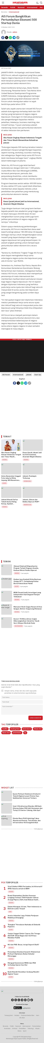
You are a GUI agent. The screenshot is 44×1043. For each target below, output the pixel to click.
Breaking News (15, 729)
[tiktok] (31, 1000)
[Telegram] (14, 37)
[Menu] (2, 2)
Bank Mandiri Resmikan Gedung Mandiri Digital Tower (23, 973)
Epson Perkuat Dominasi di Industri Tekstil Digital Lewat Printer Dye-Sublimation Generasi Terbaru (26, 796)
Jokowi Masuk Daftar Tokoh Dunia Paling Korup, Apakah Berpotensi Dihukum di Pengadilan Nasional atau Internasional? (11, 505)
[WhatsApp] (10, 37)
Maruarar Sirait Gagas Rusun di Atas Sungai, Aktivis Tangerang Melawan (28, 608)
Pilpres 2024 (6, 733)
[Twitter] (6, 37)
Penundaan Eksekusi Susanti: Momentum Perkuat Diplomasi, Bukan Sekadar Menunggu (24, 954)
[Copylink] (17, 37)
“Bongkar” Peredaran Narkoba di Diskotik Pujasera (24, 926)
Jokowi (28, 375)
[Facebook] (2, 37)
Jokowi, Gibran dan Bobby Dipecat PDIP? (31, 501)
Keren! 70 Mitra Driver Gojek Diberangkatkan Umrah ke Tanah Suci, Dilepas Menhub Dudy (26, 621)
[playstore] (26, 1008)
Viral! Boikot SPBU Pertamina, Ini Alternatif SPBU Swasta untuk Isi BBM (25, 887)
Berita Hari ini (27, 729)
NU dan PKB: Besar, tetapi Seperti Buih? (23, 945)
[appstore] (18, 1009)
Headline (5, 729)
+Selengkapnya (38, 829)
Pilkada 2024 (38, 729)
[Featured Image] (22, 66)
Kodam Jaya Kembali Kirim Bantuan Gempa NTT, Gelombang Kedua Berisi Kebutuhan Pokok (27, 581)
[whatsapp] (19, 1000)
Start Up (37, 375)
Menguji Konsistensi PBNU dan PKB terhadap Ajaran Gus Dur (22, 964)
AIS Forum (6, 375)
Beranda (4, 12)
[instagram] (25, 1000)
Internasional (14, 12)
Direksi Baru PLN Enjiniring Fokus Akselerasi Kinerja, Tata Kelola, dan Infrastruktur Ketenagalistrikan (27, 820)
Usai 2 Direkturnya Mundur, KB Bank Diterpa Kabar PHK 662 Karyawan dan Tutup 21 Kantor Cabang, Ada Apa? (28, 808)
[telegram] (22, 1000)
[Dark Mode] (37, 2)
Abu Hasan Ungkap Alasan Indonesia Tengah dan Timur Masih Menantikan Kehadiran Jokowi (22, 140)
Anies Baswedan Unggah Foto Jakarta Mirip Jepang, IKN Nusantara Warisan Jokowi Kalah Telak (11, 480)
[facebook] (12, 1000)
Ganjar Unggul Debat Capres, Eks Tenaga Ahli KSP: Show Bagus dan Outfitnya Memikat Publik (24, 936)
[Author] (3, 32)
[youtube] (28, 1000)
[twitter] (15, 1000)
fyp (25, 733)
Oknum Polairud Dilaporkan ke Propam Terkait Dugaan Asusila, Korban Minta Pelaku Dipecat (26, 568)
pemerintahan (17, 733)
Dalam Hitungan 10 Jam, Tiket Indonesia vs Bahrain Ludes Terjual (24, 908)
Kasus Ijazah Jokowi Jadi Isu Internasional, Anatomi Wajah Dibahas (21, 202)
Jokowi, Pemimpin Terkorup (30, 477)
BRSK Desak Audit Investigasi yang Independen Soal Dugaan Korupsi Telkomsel (27, 594)
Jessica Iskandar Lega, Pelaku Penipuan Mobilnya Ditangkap (23, 917)
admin (15, 32)
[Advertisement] (22, 409)
